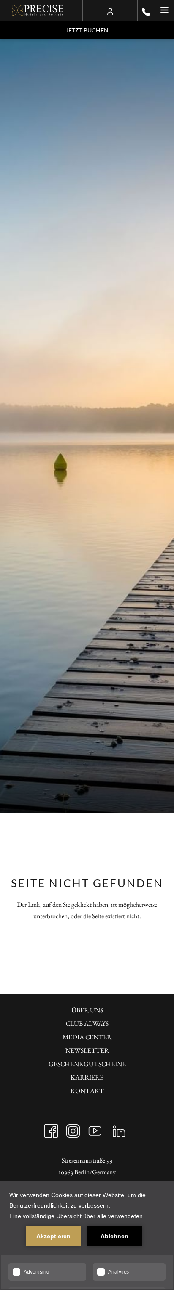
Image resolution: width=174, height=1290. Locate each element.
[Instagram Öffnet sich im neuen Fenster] (73, 1129)
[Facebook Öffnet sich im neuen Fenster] (51, 1129)
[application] (87, 1235)
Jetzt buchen (87, 30)
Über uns (87, 1010)
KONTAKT (87, 1090)
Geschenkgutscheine (87, 1064)
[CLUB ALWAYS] (110, 10)
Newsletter (87, 1050)
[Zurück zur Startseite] (37, 10)
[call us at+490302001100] (146, 10)
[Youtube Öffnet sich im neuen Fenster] (95, 1129)
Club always (87, 1023)
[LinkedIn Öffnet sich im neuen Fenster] (119, 1129)
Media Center (87, 1037)
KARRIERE (87, 1077)
